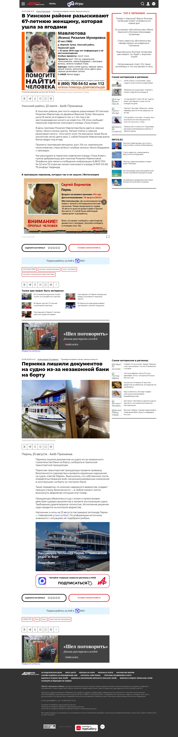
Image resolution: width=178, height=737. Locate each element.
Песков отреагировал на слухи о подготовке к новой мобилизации (138, 144)
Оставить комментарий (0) (89, 248)
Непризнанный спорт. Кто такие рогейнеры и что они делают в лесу (134, 65)
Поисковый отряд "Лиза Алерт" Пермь (72, 92)
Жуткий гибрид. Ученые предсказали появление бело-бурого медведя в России (140, 412)
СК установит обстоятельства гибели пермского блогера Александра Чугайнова (134, 32)
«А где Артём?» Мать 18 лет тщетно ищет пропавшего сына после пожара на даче (139, 101)
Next (104, 202)
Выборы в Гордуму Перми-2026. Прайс (136, 678)
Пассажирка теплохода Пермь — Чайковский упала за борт (72, 555)
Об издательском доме (51, 673)
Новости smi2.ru (31, 351)
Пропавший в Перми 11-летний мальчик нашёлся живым (47, 313)
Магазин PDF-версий (125, 673)
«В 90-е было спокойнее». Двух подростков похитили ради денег (138, 82)
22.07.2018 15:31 (28, 11)
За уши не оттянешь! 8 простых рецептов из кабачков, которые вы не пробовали (140, 384)
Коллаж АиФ (29, 237)
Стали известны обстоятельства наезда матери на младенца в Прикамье (134, 43)
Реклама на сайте (87, 673)
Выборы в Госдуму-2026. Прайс (54, 678)
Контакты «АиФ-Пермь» (91, 675)
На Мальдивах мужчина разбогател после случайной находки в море (138, 172)
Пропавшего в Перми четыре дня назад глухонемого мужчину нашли (92, 296)
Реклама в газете (105, 673)
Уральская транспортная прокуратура (38, 440)
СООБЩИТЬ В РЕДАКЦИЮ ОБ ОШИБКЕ (56, 681)
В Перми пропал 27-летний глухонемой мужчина (45, 304)
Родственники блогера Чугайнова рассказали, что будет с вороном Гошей (134, 54)
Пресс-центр (70, 673)
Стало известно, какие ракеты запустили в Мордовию (136, 153)
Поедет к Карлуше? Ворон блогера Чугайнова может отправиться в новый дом (134, 21)
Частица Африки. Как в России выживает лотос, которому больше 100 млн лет (139, 375)
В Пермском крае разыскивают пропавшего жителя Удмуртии (91, 304)
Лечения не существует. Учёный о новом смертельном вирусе (138, 91)
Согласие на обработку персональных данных (58, 705)
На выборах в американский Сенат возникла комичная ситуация (138, 181)
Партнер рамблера (65, 726)
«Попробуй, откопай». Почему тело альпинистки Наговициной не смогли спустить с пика (139, 119)
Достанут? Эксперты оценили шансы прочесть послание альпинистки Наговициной (140, 403)
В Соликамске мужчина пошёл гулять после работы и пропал (47, 295)
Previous (27, 202)
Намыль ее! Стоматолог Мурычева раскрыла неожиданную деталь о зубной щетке (139, 129)
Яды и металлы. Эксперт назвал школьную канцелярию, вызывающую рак (137, 394)
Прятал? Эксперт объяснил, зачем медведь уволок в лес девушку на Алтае (138, 110)
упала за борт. (61, 515)
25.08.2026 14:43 (28, 359)
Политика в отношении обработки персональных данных (62, 707)
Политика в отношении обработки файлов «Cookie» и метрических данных (69, 709)
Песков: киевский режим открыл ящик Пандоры (137, 163)
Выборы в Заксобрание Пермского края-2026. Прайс (94, 678)
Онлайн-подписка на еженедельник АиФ (59, 675)
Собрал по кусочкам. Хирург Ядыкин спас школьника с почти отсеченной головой (140, 366)
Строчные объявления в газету (118, 675)
